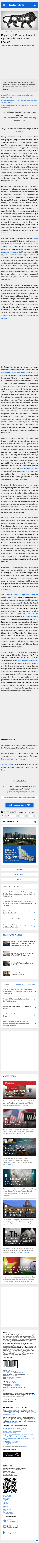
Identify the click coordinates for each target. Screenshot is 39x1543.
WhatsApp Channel (8, 1512)
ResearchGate (7, 1509)
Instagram (5, 1503)
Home (2, 31)
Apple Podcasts (7, 1498)
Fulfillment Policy (7, 1435)
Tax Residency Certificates (10, 1442)
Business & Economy (11, 31)
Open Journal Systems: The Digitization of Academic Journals (17, 1093)
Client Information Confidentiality (12, 1431)
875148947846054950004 (14, 1377)
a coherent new (26, 660)
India (19, 31)
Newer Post (19, 869)
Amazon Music (7, 1496)
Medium (5, 1508)
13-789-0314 (16, 1385)
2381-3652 (8, 1370)
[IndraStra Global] (16, 5)
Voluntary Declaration (9, 1444)
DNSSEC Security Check (9, 1432)
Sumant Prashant (8, 764)
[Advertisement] (18, 63)
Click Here (24, 1447)
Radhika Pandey (7, 753)
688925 (17, 1384)
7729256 (33, 1394)
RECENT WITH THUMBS (12, 935)
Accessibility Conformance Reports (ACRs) (14, 1428)
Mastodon (5, 1506)
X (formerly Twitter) (8, 1513)
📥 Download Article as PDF (19, 805)
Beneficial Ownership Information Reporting (15, 1430)
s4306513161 (14, 1381)
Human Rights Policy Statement (11, 1441)
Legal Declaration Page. (11, 1423)
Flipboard (5, 1502)
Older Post (19, 874)
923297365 (14, 1371)
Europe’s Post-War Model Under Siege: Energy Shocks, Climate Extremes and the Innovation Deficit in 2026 (23, 943)
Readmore (25, 1105)
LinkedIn (5, 1505)
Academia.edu (7, 1495)
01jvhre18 (10, 1378)
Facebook (5, 1499)
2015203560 (20, 1373)
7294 (15, 1383)
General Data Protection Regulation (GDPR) (14, 1437)
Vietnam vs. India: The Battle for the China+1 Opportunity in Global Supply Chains (19, 1269)
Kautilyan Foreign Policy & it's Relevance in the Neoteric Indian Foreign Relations (19, 1212)
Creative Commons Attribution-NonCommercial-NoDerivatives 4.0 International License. (19, 1413)
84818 (9, 1380)
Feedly (4, 1501)
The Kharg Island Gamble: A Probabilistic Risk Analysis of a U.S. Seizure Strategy (18, 1181)
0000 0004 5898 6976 (11, 1376)
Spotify (4, 1511)
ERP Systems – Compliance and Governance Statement (18, 1434)
